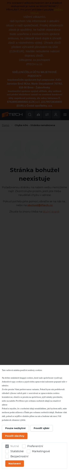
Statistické (17, 451)
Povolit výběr (41, 428)
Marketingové (41, 451)
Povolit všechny (14, 435)
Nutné (14, 446)
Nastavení (15, 463)
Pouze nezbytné (15, 428)
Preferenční (35, 446)
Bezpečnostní (19, 456)
